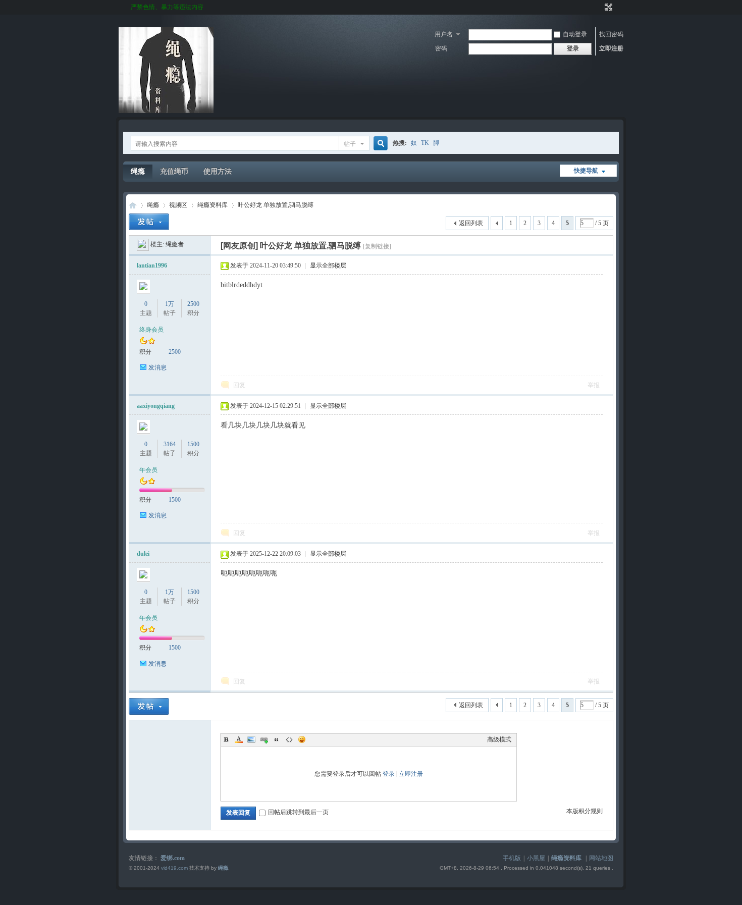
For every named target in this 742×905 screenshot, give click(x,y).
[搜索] (379, 143)
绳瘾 (138, 171)
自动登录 (575, 34)
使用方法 (217, 171)
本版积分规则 (584, 811)
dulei (143, 553)
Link (264, 739)
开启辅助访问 (599, 7)
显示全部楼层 (328, 265)
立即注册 (611, 48)
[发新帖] (149, 222)
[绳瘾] (166, 111)
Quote (277, 739)
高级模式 (499, 739)
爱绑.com (173, 858)
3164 (170, 444)
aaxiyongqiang (156, 405)
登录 (389, 773)
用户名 (444, 34)
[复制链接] (377, 246)
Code (289, 739)
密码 (441, 48)
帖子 (350, 143)
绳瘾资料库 (212, 204)
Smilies (302, 739)
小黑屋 (536, 858)
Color (239, 739)
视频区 (178, 204)
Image (251, 739)
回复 (239, 385)
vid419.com (174, 868)
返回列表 (471, 223)
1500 (193, 444)
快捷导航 (586, 170)
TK (425, 142)
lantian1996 (152, 265)
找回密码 (611, 34)
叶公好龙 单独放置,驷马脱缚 (275, 204)
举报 (594, 385)
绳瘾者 (175, 244)
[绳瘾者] (143, 244)
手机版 (512, 858)
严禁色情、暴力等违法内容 (167, 7)
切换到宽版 (607, 7)
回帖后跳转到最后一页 (298, 812)
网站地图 (601, 858)
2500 (193, 303)
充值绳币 (174, 171)
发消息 (157, 367)
